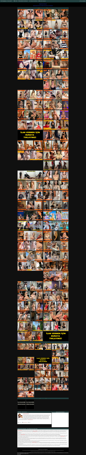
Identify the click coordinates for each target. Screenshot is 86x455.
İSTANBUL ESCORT (6, 1)
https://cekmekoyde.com (21, 452)
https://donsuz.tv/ (54, 452)
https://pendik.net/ (49, 452)
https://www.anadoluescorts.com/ (30, 452)
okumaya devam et (30, 419)
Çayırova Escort (24, 411)
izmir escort (19, 454)
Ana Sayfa (19, 411)
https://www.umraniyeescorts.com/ (40, 452)
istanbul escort (21, 453)
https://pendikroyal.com (61, 452)
